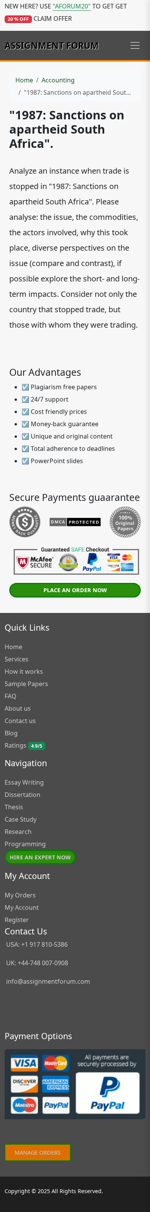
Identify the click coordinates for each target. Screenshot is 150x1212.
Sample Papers (26, 684)
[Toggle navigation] (135, 45)
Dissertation (22, 794)
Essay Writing (24, 782)
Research (18, 831)
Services (16, 659)
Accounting (58, 80)
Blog (11, 733)
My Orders (20, 895)
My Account (22, 907)
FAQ (11, 696)
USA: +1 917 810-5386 (36, 944)
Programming (25, 844)
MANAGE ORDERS (38, 1152)
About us (18, 708)
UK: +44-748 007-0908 (36, 963)
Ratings (23, 745)
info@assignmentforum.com (48, 981)
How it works (24, 671)
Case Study (21, 819)
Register (17, 920)
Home (24, 80)
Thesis (14, 807)
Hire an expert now (40, 857)
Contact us (20, 720)
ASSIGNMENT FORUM (52, 45)
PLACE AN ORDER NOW (75, 590)
